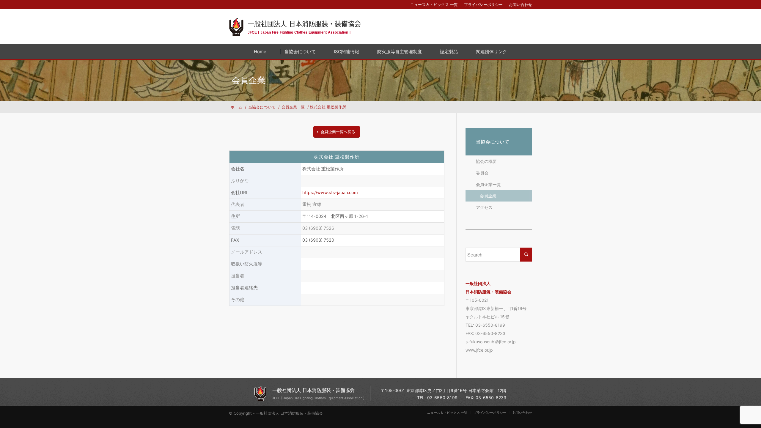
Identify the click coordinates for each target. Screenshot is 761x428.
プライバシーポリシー (483, 4)
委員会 (482, 172)
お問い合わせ (520, 4)
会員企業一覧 (488, 184)
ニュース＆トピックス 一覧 (434, 4)
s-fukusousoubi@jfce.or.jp (491, 341)
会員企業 (488, 195)
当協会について (492, 142)
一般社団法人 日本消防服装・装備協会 (304, 26)
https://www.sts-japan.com (330, 192)
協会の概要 (486, 161)
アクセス (484, 207)
